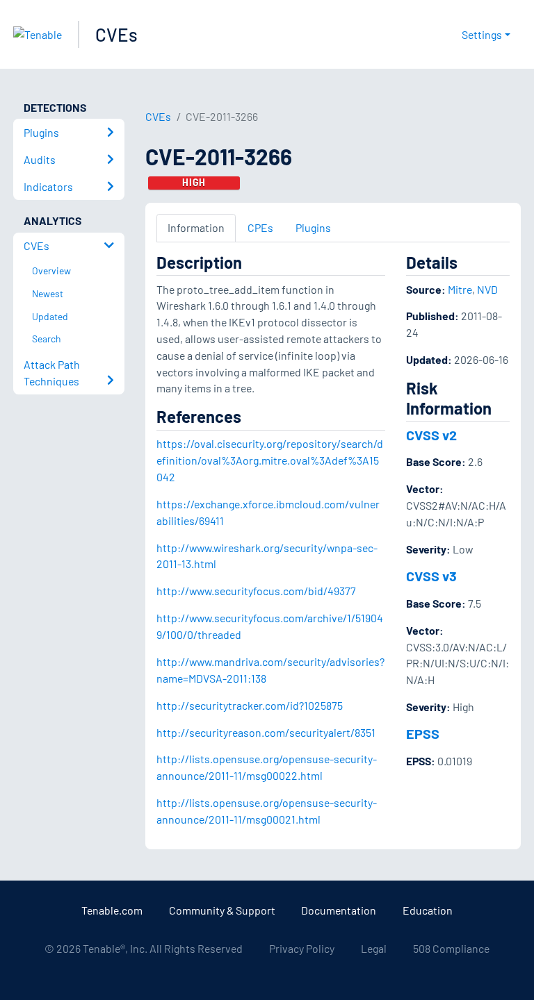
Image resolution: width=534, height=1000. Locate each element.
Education (428, 910)
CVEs (116, 34)
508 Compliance (451, 948)
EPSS (422, 733)
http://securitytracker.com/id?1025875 (249, 705)
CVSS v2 (431, 434)
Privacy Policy (301, 948)
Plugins (313, 227)
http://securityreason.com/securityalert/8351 (265, 732)
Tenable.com (112, 910)
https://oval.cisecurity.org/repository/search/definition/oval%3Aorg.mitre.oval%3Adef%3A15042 (269, 460)
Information (196, 227)
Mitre (460, 289)
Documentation (338, 910)
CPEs (260, 227)
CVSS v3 (431, 575)
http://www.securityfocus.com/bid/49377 (256, 590)
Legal (374, 948)
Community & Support (222, 910)
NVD (487, 289)
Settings (482, 34)
